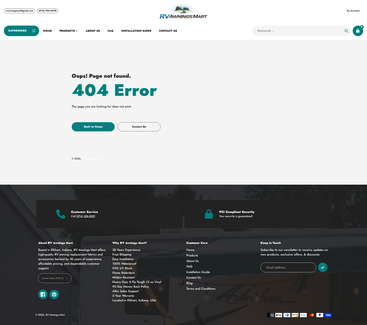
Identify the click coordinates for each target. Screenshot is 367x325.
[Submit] (322, 267)
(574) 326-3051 (85, 216)
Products (192, 255)
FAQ (189, 266)
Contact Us (193, 277)
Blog (189, 283)
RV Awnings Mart (91, 158)
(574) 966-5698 (48, 10)
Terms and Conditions (200, 288)
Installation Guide (198, 272)
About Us (192, 261)
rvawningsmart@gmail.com (19, 10)
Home (190, 250)
